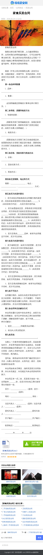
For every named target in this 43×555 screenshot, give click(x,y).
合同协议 (19, 8)
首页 (12, 8)
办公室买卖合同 (8, 518)
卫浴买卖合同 (27, 508)
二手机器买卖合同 (8, 515)
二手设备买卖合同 (8, 508)
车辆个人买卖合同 (29, 512)
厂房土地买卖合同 (8, 512)
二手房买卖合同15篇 (35, 532)
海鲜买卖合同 (12, 532)
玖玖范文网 (18, 552)
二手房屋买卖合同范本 (30, 525)
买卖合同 (29, 8)
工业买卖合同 (27, 515)
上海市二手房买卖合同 (10, 525)
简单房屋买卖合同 (8, 522)
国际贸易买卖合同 (29, 518)
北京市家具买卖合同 (29, 522)
